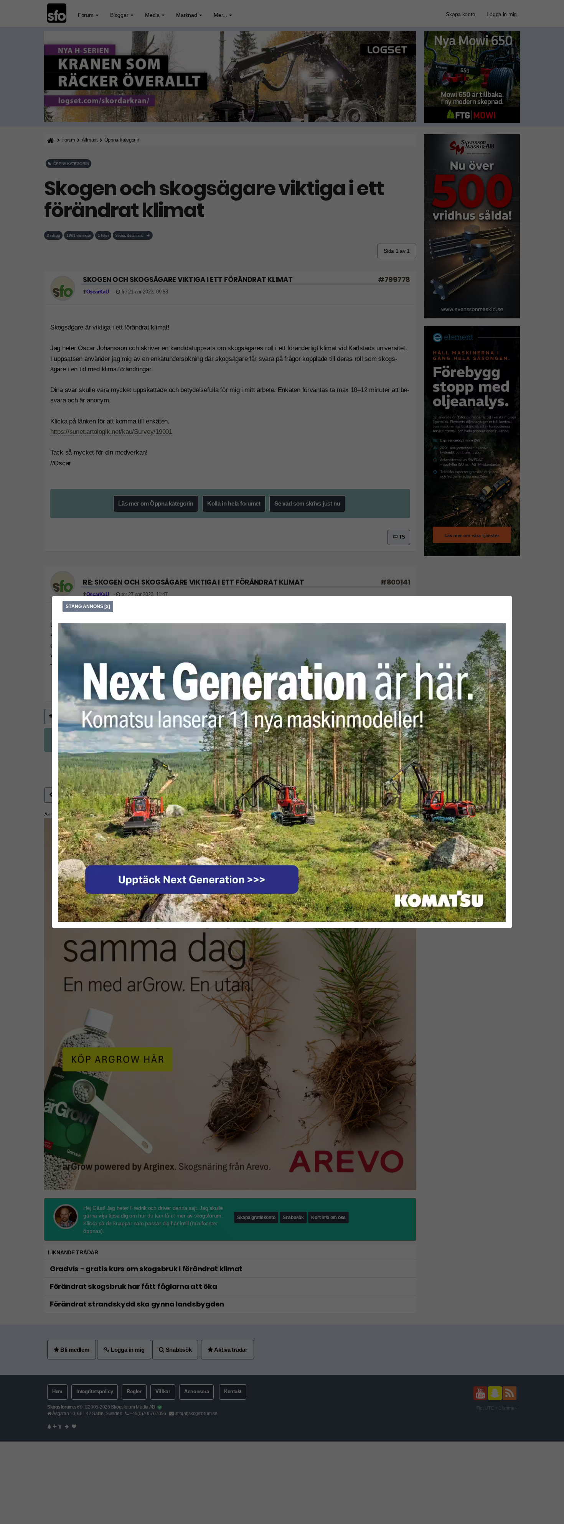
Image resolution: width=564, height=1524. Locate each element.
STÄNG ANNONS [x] (88, 606)
